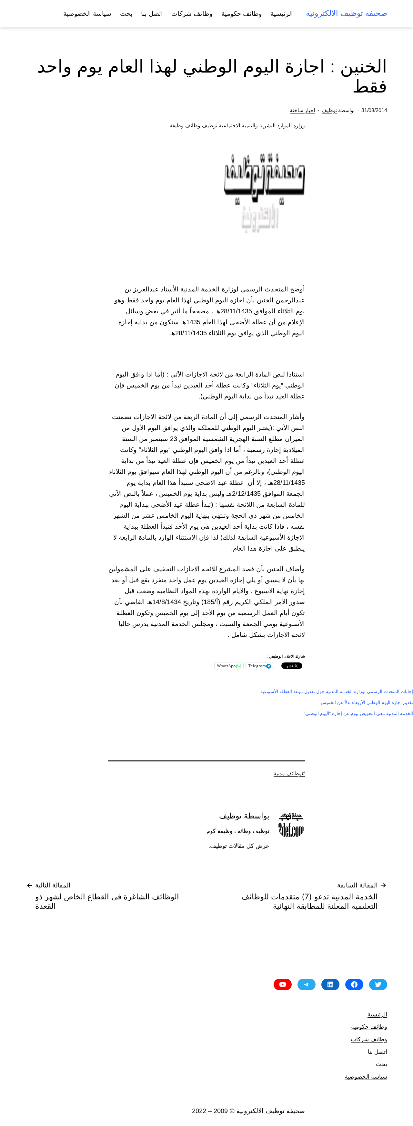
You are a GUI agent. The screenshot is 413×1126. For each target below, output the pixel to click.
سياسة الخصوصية (87, 13)
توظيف (329, 110)
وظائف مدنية (288, 773)
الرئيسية (281, 13)
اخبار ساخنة (302, 110)
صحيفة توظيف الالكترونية (346, 13)
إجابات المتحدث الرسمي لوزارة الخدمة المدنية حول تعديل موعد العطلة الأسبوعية (336, 691)
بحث (126, 13)
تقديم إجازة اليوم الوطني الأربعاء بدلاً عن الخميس (367, 702)
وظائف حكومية (241, 13)
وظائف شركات (192, 13)
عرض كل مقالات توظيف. (238, 846)
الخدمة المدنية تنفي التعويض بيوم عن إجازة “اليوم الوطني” (358, 713)
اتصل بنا (152, 13)
